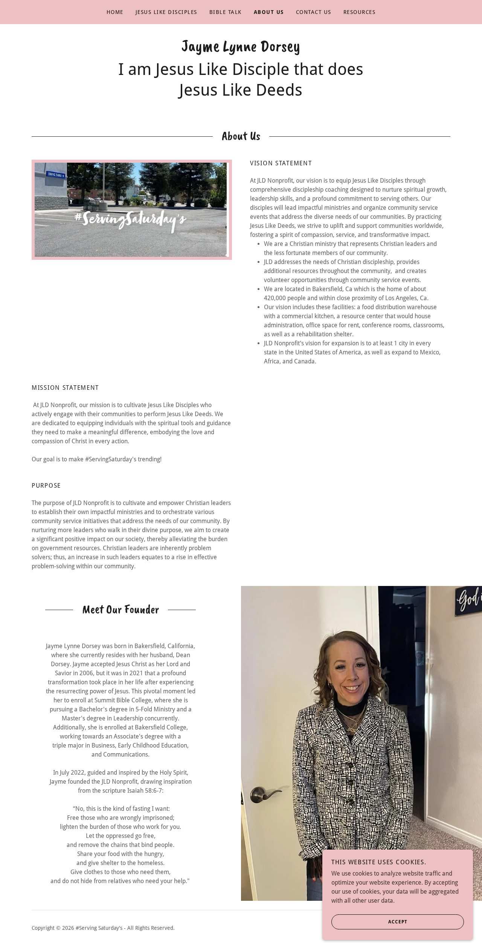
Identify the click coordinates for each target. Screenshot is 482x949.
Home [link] (115, 12)
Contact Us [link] (313, 12)
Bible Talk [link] (225, 12)
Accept (397, 922)
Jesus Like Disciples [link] (166, 12)
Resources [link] (359, 12)
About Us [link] (269, 12)
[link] (241, 49)
